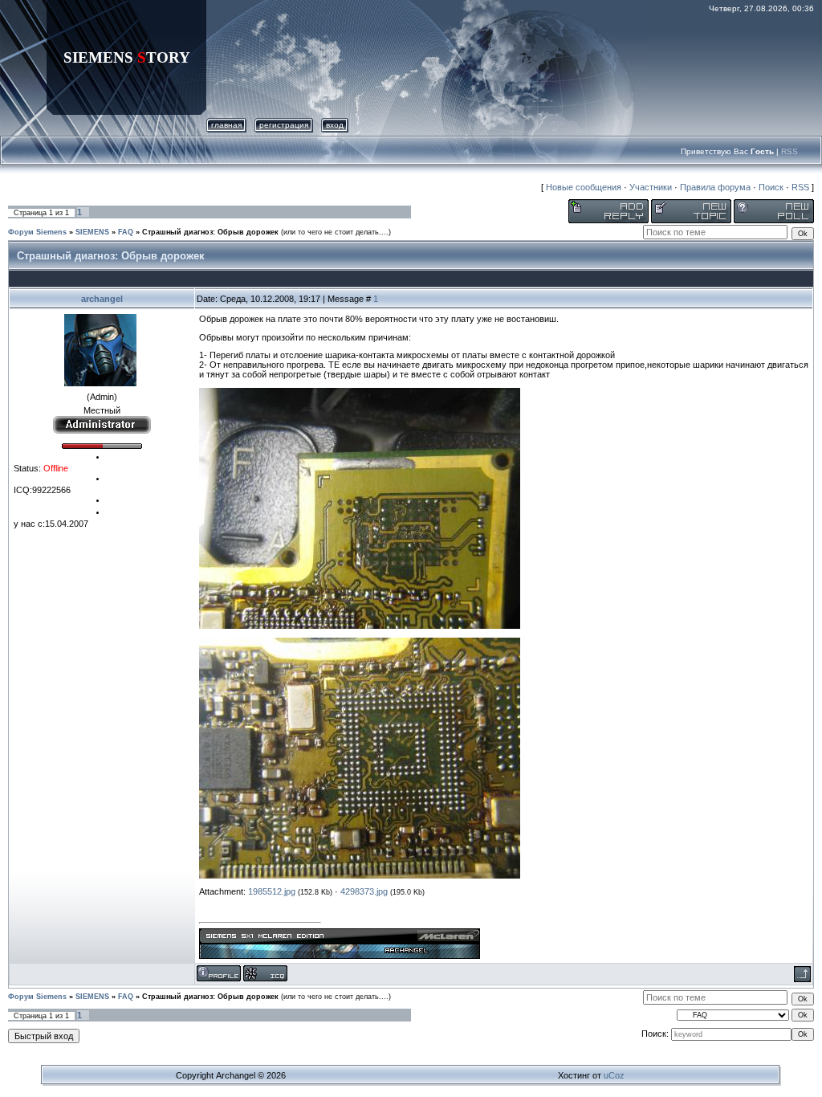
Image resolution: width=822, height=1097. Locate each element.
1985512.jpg (271, 891)
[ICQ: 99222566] (265, 973)
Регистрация (283, 124)
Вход (335, 124)
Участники (650, 187)
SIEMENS (92, 232)
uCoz (614, 1075)
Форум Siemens (37, 232)
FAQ (125, 232)
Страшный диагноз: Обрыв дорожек (210, 232)
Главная (226, 124)
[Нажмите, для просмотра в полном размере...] (359, 625)
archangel (102, 299)
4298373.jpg (364, 891)
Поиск (771, 187)
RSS (789, 151)
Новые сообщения (583, 187)
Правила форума (715, 187)
